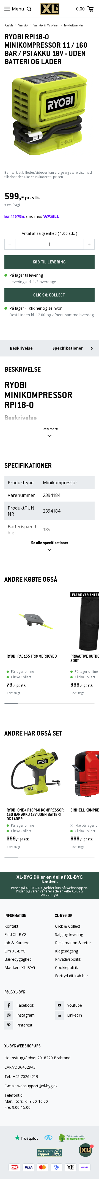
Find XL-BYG (15, 934)
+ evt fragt (12, 204)
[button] (9, 244)
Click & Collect (67, 926)
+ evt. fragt (13, 693)
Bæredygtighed (18, 959)
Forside (8, 25)
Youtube (74, 1005)
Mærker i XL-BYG (19, 968)
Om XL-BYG (15, 951)
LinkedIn (74, 1015)
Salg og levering (69, 934)
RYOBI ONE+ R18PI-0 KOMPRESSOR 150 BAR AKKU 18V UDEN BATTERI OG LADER (35, 814)
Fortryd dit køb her (71, 976)
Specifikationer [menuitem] (68, 348)
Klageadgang (66, 951)
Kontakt (11, 926)
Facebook (25, 1005)
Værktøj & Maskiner (46, 25)
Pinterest (24, 1025)
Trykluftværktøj (74, 25)
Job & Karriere (16, 943)
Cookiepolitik (66, 968)
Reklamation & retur (73, 943)
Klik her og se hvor (45, 308)
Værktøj (23, 25)
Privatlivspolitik (68, 959)
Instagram (25, 1015)
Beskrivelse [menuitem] (21, 348)
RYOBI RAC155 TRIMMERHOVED (32, 656)
